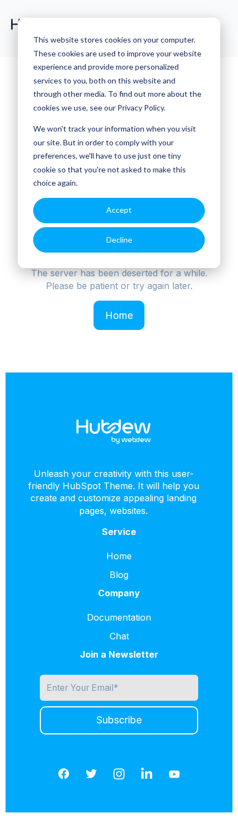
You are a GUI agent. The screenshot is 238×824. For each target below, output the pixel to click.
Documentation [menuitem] (119, 617)
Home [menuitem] (119, 555)
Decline (119, 239)
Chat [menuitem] (119, 636)
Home (119, 315)
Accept (119, 209)
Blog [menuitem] (119, 574)
